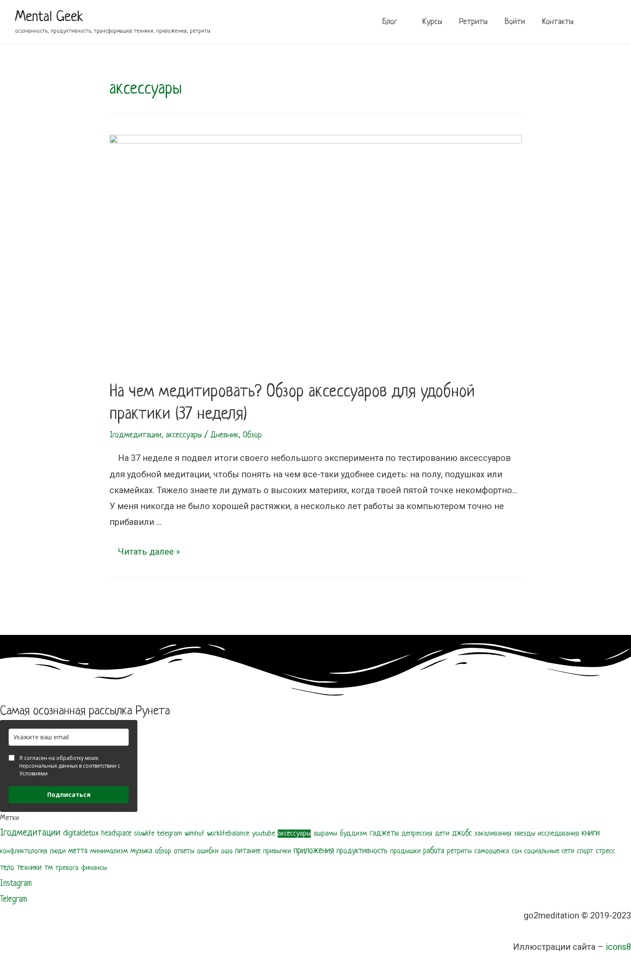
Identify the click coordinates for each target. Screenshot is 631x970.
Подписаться (69, 794)
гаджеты (384, 833)
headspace (116, 834)
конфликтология (23, 851)
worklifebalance (228, 834)
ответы (184, 851)
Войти (515, 22)
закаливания (492, 834)
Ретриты (473, 22)
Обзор (252, 435)
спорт (585, 851)
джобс (462, 834)
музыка (141, 851)
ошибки (207, 851)
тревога (67, 868)
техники (29, 867)
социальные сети (549, 851)
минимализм (109, 851)
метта (78, 851)
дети (442, 834)
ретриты (459, 851)
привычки (277, 851)
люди (58, 851)
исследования (558, 834)
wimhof (194, 834)
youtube (263, 834)
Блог (389, 22)
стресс (605, 851)
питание (248, 851)
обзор (163, 851)
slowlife (144, 834)
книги (591, 833)
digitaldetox (81, 833)
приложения (314, 851)
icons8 (618, 947)
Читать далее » (149, 551)
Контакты (557, 22)
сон (517, 851)
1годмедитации (135, 435)
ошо (227, 851)
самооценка (491, 851)
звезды (524, 834)
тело (7, 868)
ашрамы (325, 834)
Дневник (225, 435)
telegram (169, 834)
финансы (94, 868)
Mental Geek (49, 17)
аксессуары (184, 435)
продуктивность (362, 851)
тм (48, 868)
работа (433, 851)
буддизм (353, 834)
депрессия (416, 834)
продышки (405, 851)
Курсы (432, 22)
